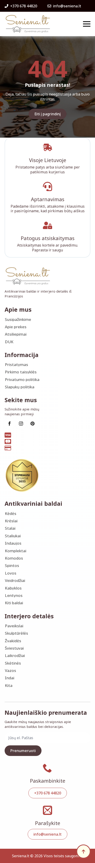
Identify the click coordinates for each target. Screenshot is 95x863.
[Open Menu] (86, 24)
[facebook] (9, 423)
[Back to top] (83, 851)
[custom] (32, 423)
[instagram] (21, 423)
